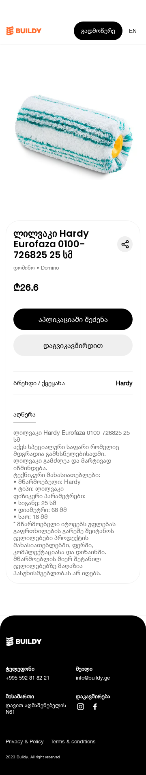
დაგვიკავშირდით (73, 345)
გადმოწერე (98, 30)
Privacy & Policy (25, 741)
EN (133, 31)
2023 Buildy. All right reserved (33, 757)
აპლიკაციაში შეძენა (73, 319)
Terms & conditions (73, 741)
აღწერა (24, 414)
